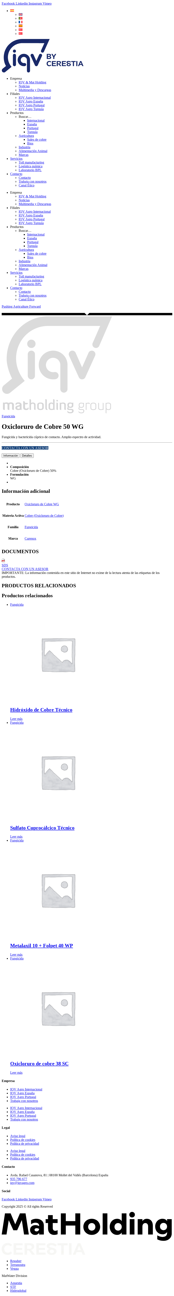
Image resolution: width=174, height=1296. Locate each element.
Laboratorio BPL (30, 170)
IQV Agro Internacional (35, 97)
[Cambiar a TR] (20, 30)
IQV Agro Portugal (32, 105)
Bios (30, 143)
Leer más (16, 719)
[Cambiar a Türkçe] (20, 33)
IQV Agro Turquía (31, 109)
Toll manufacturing (31, 162)
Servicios (16, 158)
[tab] (11, 455)
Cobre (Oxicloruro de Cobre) (44, 515)
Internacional (36, 120)
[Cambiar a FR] (20, 22)
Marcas (23, 155)
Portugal (32, 128)
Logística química (30, 166)
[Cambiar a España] (20, 26)
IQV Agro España (31, 101)
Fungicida (8, 416)
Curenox (30, 538)
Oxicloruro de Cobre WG (42, 504)
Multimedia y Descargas (35, 90)
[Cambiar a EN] (20, 14)
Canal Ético (26, 185)
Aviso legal (17, 1136)
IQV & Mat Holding (32, 82)
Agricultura (26, 136)
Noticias (24, 86)
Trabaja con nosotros (32, 181)
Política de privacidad (24, 1143)
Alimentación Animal (33, 151)
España (32, 124)
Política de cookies (22, 1140)
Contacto (16, 174)
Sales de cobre (36, 139)
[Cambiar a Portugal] (20, 18)
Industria (24, 147)
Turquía (32, 132)
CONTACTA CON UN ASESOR (25, 448)
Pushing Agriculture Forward (21, 306)
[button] (12, 11)
